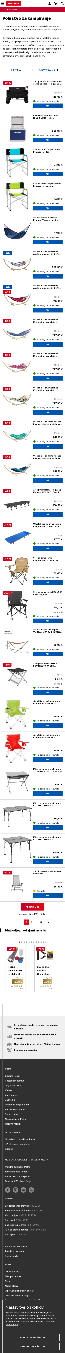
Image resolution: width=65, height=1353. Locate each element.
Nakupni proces (13, 1276)
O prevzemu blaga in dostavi (19, 1290)
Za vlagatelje (11, 1095)
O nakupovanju (12, 1271)
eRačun (9, 1148)
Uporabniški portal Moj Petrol (20, 1139)
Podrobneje (12, 1324)
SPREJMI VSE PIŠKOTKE (33, 1337)
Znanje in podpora (14, 1251)
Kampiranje (12, 9)
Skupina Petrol (12, 1075)
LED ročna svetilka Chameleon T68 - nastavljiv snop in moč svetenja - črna (44, 970)
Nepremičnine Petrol (15, 1119)
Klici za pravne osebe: (16, 1229)
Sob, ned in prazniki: (15, 1224)
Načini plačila (11, 1285)
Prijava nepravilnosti (15, 1109)
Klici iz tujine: (11, 1215)
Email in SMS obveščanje (18, 1181)
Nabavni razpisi (13, 1123)
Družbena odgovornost (17, 1104)
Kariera (8, 1090)
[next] (48, 922)
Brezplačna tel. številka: (17, 1205)
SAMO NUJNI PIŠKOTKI (32, 1346)
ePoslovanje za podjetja (17, 1144)
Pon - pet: (10, 1220)
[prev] (20, 922)
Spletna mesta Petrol (16, 1171)
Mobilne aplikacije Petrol (17, 1166)
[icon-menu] (2, 3)
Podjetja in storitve (14, 1080)
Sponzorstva (11, 1114)
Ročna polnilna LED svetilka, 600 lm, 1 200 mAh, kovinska (15, 970)
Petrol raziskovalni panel (17, 1176)
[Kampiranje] (5, 9)
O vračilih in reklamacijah (17, 1295)
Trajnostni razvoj (13, 1085)
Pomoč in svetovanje (16, 1246)
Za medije (10, 1099)
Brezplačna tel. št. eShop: (18, 1210)
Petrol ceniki (11, 1256)
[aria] (7, 1190)
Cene (8, 1281)
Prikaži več (32, 907)
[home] (13, 3)
